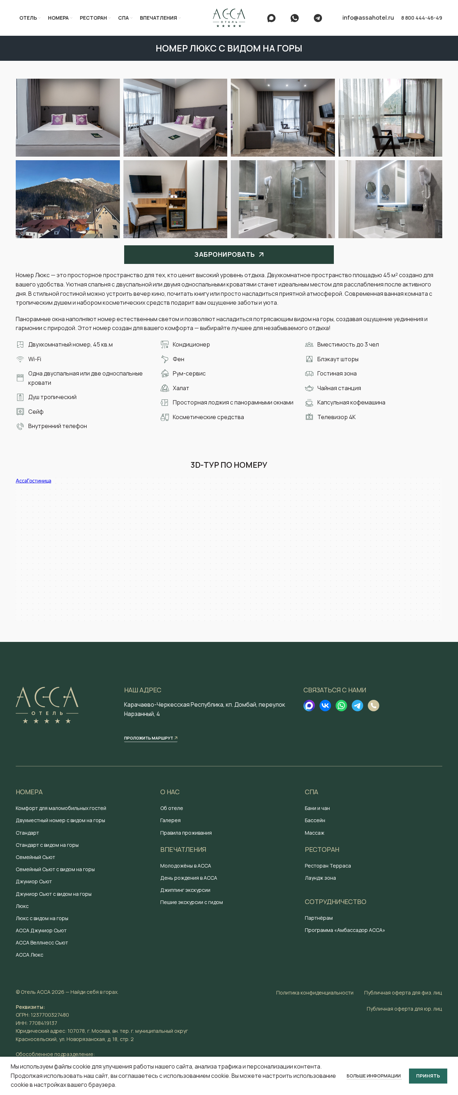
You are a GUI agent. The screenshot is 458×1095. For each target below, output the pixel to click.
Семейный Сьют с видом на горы (55, 869)
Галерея (170, 820)
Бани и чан (317, 808)
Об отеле (171, 808)
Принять (428, 1075)
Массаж (314, 832)
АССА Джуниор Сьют (41, 930)
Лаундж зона (320, 877)
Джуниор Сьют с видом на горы (54, 893)
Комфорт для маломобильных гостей (61, 808)
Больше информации (374, 1075)
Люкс (22, 906)
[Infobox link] (275, 18)
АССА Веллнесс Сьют (42, 942)
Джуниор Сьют (34, 881)
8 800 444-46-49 (421, 17)
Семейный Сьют (35, 857)
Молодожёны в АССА (185, 865)
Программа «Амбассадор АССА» (345, 930)
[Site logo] (229, 17)
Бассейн (315, 820)
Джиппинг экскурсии (185, 890)
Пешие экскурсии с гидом (191, 902)
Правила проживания (186, 832)
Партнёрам (319, 917)
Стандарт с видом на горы (47, 844)
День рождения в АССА (188, 877)
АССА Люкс (29, 954)
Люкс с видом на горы (42, 918)
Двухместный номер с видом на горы (60, 820)
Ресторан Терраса (328, 865)
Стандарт (27, 832)
